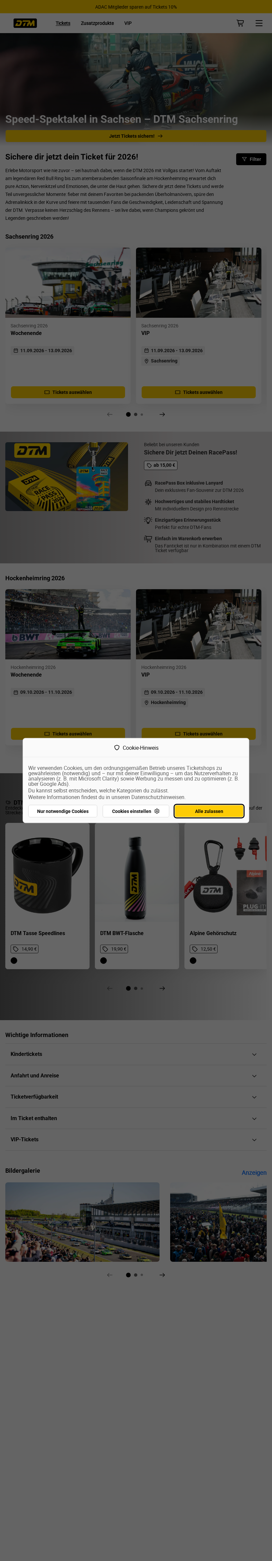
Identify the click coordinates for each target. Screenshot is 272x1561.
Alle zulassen (209, 811)
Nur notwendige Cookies (63, 811)
